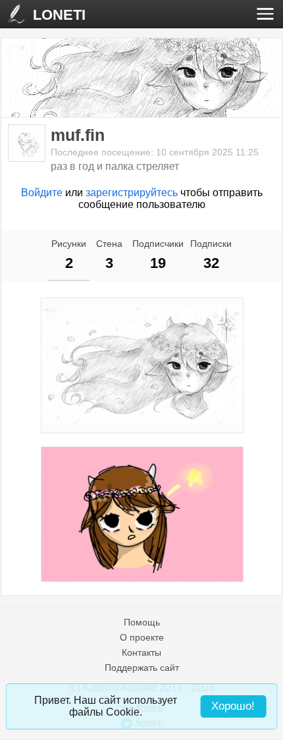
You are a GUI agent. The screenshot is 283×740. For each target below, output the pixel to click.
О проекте (142, 637)
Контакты (141, 652)
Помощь (142, 622)
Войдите (42, 192)
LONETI (59, 15)
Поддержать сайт (142, 667)
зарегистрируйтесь (132, 192)
